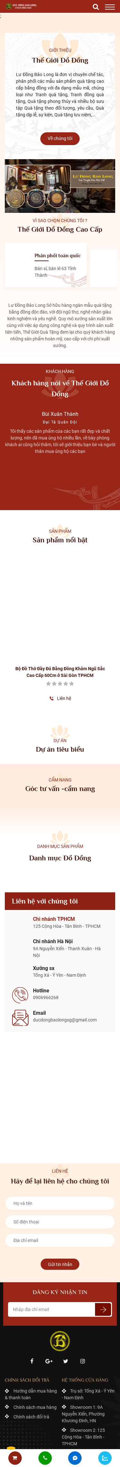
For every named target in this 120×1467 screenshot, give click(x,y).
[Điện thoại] (45, 1458)
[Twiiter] (65, 1312)
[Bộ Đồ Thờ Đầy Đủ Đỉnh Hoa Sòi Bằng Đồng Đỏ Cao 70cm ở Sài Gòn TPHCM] (88, 585)
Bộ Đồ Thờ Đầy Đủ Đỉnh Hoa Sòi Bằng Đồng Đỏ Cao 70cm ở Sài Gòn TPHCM (88, 623)
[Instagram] (82, 1312)
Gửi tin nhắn (60, 1215)
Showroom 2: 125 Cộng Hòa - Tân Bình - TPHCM (83, 1387)
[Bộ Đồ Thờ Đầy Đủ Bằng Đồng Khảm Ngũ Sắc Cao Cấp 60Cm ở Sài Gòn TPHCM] (32, 585)
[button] (52, 507)
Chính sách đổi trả (31, 1367)
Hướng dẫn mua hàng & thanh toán (31, 1345)
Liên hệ (36, 649)
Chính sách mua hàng (35, 1358)
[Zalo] (105, 1458)
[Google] (48, 1312)
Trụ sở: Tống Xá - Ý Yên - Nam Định (88, 1345)
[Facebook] (32, 1312)
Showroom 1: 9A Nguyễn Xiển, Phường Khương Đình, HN (83, 1364)
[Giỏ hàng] (14, 1458)
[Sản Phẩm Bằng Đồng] (21, 6)
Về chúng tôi (60, 138)
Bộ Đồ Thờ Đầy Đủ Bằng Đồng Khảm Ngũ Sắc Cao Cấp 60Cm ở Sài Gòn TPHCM (32, 623)
